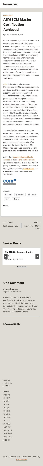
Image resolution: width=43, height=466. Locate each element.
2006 (5, 437)
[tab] (17, 266)
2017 (5, 405)
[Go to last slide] (6, 256)
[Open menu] (38, 4)
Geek (10, 15)
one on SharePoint (26, 160)
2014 (5, 411)
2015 (5, 408)
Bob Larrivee (28, 168)
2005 (5, 440)
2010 (5, 424)
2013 (5, 414)
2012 (5, 417)
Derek (5, 15)
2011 (4, 421)
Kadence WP (21, 460)
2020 (5, 395)
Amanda (8, 383)
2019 (5, 398)
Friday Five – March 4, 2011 (32, 225)
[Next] (37, 256)
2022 (5, 392)
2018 (5, 401)
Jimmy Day (8, 289)
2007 (5, 434)
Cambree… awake (10, 224)
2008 (5, 430)
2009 (5, 427)
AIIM (5, 84)
